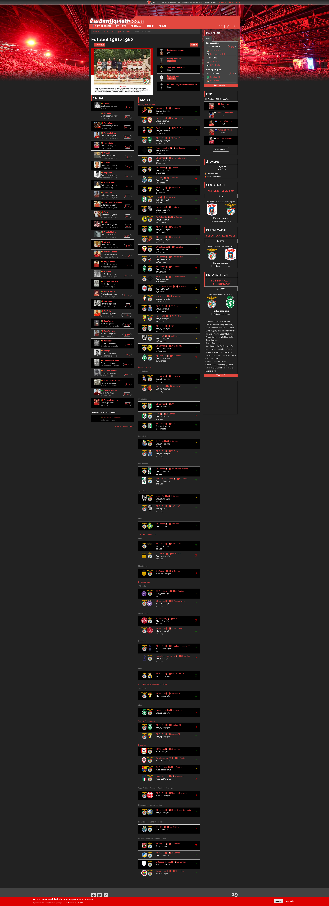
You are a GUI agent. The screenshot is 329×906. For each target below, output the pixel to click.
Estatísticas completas (124, 426)
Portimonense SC (217, 54)
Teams (128, 31)
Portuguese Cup (174, 59)
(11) (222, 196)
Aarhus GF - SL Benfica (221, 191)
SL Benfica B (215, 50)
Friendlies (142, 745)
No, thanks (289, 901)
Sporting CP (215, 77)
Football (136, 26)
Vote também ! (221, 149)
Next (193, 45)
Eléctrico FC (215, 65)
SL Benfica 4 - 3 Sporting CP (221, 282)
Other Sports (104, 26)
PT (117, 26)
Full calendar (219, 85)
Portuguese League (175, 50)
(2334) (222, 241)
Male (106, 31)
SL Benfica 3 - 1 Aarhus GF (221, 235)
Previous (100, 45)
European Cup (173, 76)
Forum (162, 26)
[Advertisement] (173, 20)
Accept (278, 901)
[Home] (116, 17)
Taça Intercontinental (176, 67)
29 (235, 894)
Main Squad (117, 31)
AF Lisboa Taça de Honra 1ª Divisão (182, 85)
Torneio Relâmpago (146, 721)
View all (219, 375)
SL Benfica (214, 62)
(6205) (222, 289)
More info (79, 903)
